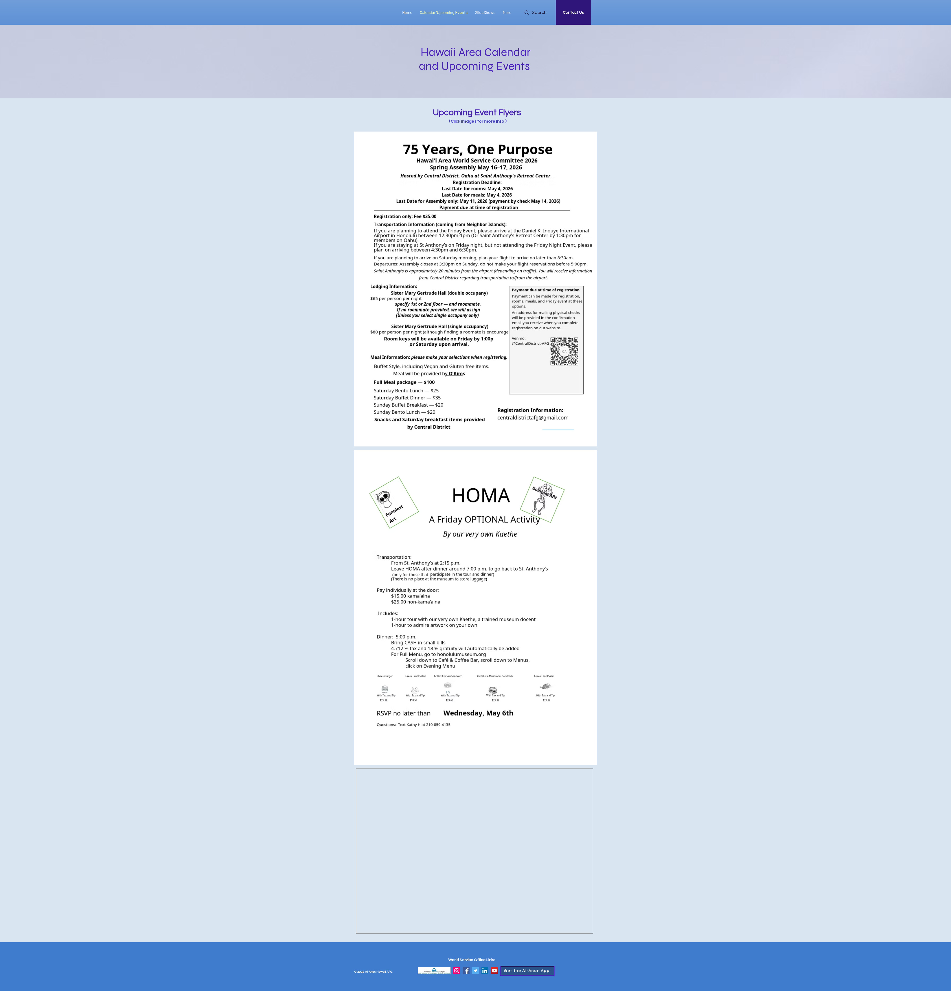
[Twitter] (475, 970)
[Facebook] (466, 970)
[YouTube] (494, 970)
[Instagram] (456, 970)
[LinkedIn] (484, 970)
